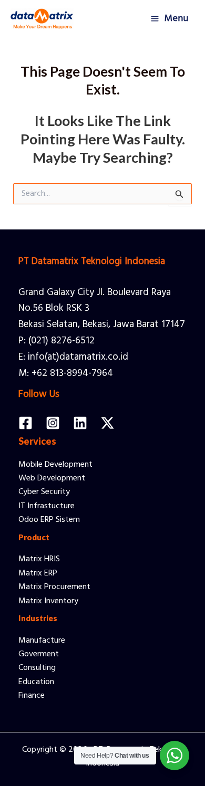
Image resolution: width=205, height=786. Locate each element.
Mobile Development (55, 464)
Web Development (51, 478)
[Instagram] (53, 423)
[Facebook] (25, 423)
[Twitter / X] (107, 423)
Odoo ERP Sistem (49, 520)
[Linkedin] (80, 423)
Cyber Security (44, 492)
